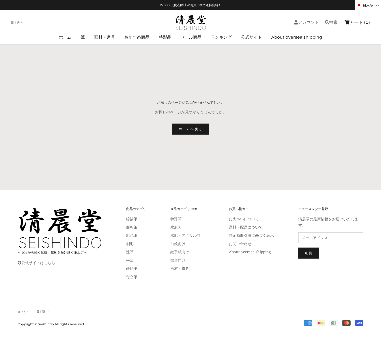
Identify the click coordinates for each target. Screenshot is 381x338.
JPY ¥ (22, 311)
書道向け (177, 260)
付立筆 (131, 276)
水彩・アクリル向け (187, 235)
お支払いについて (244, 218)
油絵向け (177, 243)
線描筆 (131, 218)
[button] (368, 5)
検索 (333, 22)
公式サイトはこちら (38, 262)
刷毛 (130, 243)
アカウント (308, 22)
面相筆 (131, 227)
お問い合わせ (240, 243)
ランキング (221, 37)
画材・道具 (104, 37)
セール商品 (191, 37)
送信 (309, 253)
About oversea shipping (296, 37)
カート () (360, 22)
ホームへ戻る (190, 129)
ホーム (65, 37)
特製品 (165, 37)
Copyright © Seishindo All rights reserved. (51, 324)
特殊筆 (176, 218)
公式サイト (251, 37)
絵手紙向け (179, 251)
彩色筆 (131, 235)
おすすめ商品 (136, 37)
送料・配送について (246, 227)
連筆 (130, 251)
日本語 (15, 22)
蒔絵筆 (131, 268)
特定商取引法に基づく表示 (251, 235)
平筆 (130, 260)
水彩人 (176, 227)
